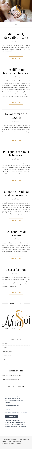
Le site (4, 360)
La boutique (5, 364)
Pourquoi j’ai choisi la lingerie (16, 153)
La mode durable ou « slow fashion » (16, 193)
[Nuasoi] (16, 10)
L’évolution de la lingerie (16, 115)
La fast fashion (16, 269)
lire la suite (16, 58)
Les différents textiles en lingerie (16, 71)
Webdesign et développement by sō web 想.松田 (16, 439)
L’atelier (4, 347)
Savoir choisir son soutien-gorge (12, 375)
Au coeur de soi (6, 356)
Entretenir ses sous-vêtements (11, 379)
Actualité (4, 343)
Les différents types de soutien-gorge (16, 35)
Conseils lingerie (7, 352)
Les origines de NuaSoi (16, 233)
